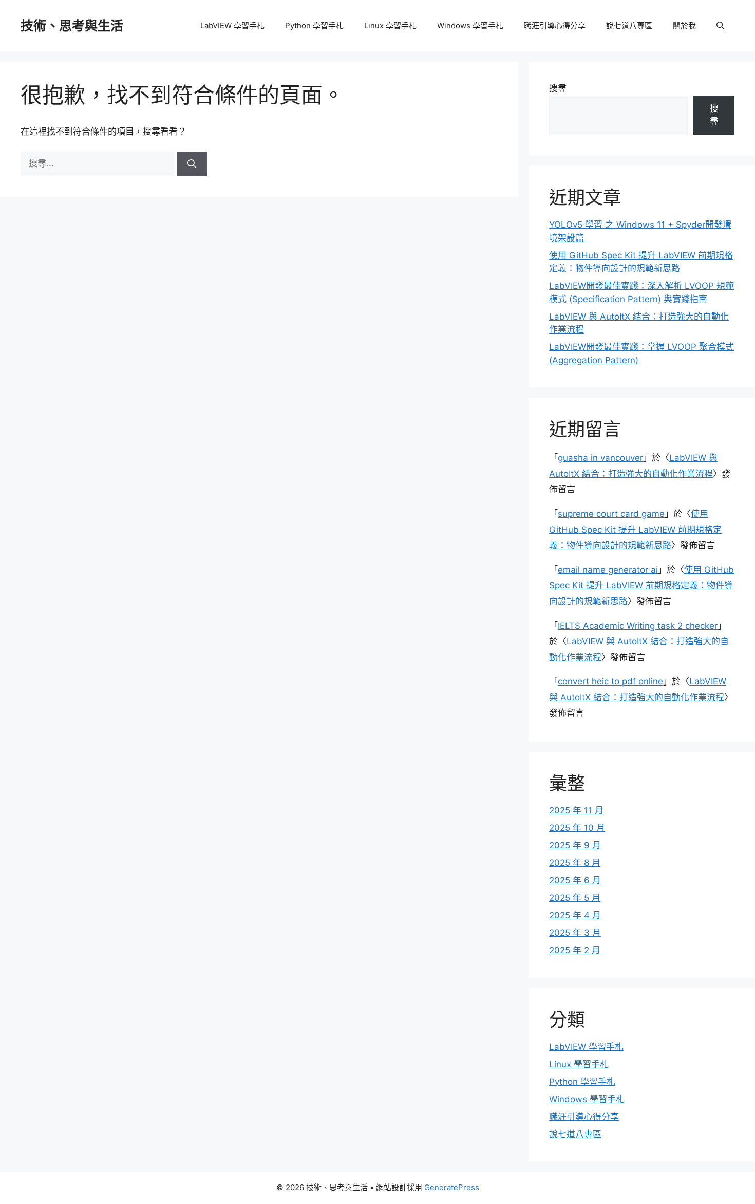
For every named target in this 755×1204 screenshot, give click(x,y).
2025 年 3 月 (575, 933)
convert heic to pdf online (610, 681)
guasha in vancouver (600, 458)
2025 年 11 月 (576, 810)
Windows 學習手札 (470, 25)
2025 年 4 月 (575, 915)
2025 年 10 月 (577, 828)
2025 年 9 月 (575, 845)
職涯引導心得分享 (555, 25)
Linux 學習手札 (390, 25)
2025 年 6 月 (575, 880)
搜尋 (558, 88)
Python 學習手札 (314, 25)
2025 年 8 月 (574, 863)
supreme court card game (611, 514)
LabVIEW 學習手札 (232, 25)
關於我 (684, 25)
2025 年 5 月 (574, 898)
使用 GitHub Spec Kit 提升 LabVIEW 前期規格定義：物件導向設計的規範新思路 (635, 529)
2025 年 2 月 (574, 950)
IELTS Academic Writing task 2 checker (638, 626)
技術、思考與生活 (72, 25)
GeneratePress (451, 1187)
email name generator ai (608, 570)
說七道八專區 (629, 25)
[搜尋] (192, 164)
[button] (720, 25)
